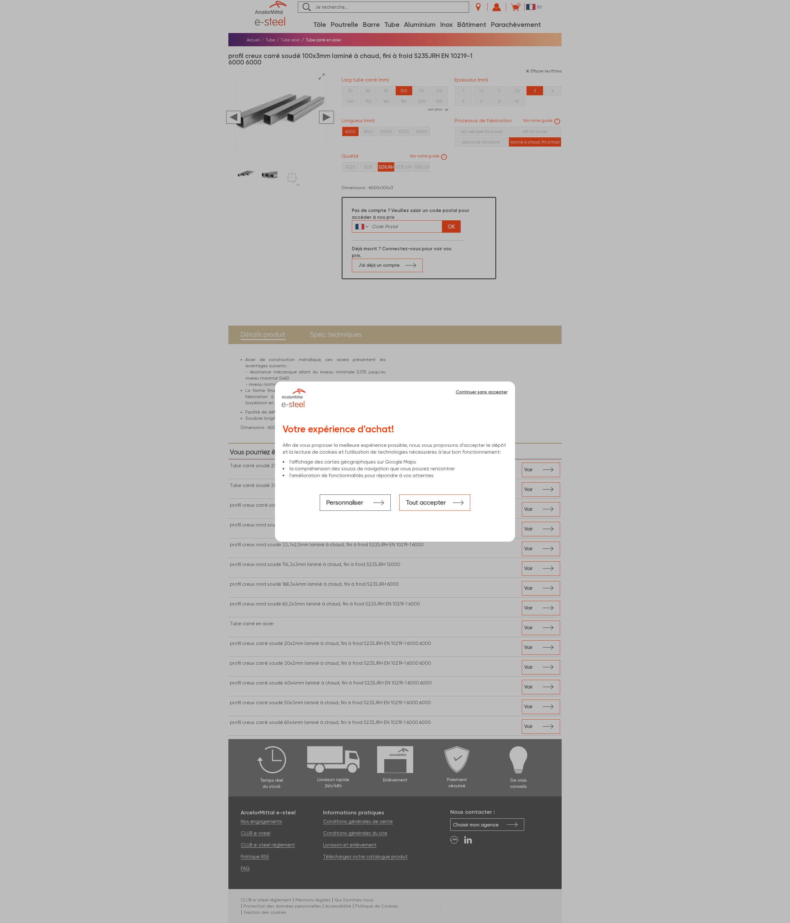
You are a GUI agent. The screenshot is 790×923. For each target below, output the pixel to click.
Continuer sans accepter (481, 391)
